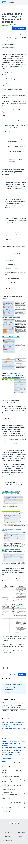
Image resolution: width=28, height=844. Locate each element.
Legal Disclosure (21, 832)
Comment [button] (22, 674)
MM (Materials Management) (8, 47)
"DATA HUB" (22, 710)
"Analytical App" (18, 705)
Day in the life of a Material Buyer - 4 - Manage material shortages (12, 18)
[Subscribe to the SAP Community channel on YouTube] (15, 823)
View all (4, 815)
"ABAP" (20, 702)
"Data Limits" (5, 712)
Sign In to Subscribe (19, 28)
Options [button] (13, 31)
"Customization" (14, 710)
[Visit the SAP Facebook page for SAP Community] (10, 823)
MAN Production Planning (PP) (8, 44)
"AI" (12, 705)
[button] (8, 40)
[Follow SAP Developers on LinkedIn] (18, 823)
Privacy (7, 828)
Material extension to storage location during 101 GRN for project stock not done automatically (13, 743)
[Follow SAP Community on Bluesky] (12, 823)
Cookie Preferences (7, 840)
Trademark (7, 836)
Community (11, 2)
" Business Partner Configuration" (9, 702)
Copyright (7, 832)
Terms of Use (21, 828)
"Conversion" (5, 710)
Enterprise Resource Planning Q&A (12, 736)
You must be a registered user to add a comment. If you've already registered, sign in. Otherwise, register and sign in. (13, 687)
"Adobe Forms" (5, 705)
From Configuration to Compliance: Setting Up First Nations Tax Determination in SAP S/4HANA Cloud (14, 724)
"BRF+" (12, 707)
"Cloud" (18, 707)
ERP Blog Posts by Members (9, 5)
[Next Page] (15, 715)
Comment (7, 692)
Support (21, 836)
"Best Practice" (5, 707)
